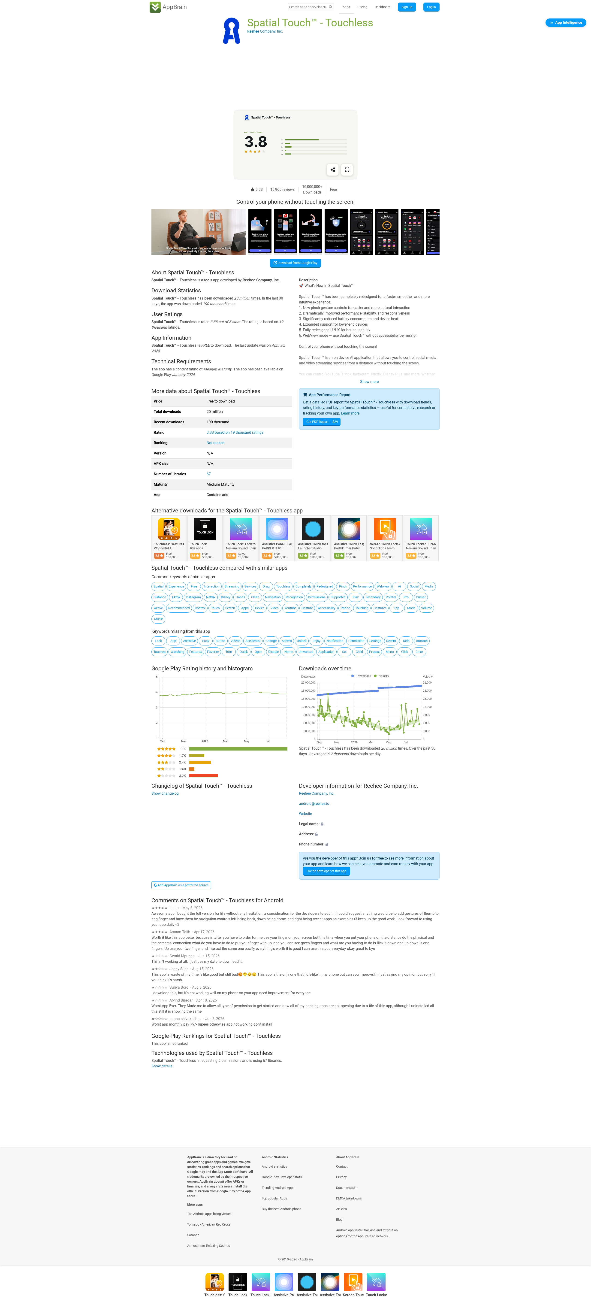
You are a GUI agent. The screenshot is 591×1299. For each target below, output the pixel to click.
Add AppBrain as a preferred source (182, 885)
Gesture (307, 608)
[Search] (330, 7)
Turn (229, 652)
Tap (396, 608)
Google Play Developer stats (282, 1177)
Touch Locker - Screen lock (421, 544)
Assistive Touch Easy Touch (349, 544)
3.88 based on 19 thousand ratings (235, 432)
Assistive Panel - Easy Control (277, 544)
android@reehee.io (314, 803)
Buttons (422, 641)
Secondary (373, 597)
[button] (369, 824)
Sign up (407, 7)
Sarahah (193, 1235)
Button (221, 641)
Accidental (252, 641)
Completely (303, 586)
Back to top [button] (579, 1257)
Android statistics (274, 1166)
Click (404, 652)
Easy (205, 641)
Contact (342, 1166)
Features (195, 652)
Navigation (273, 597)
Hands (240, 597)
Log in (431, 7)
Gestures (380, 608)
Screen (230, 608)
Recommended (179, 608)
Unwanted (306, 652)
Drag (266, 586)
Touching (361, 608)
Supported (338, 597)
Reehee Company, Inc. (317, 793)
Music (158, 619)
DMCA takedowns (349, 1198)
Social (414, 586)
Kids (406, 641)
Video (275, 608)
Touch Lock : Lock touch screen (241, 544)
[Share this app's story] (333, 170)
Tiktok (176, 597)
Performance (362, 586)
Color (419, 652)
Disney (225, 597)
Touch (215, 608)
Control (200, 608)
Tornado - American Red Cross (208, 1224)
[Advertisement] (289, 77)
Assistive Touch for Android (313, 544)
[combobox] (307, 6)
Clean (255, 597)
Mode (411, 608)
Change (271, 641)
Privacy (341, 1177)
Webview (383, 586)
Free (194, 586)
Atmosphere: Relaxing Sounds (208, 1246)
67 (209, 474)
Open (258, 652)
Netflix (210, 597)
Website (305, 813)
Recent (391, 641)
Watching (177, 652)
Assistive (189, 641)
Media (429, 586)
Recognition (294, 597)
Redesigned (325, 586)
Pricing (362, 7)
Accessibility (326, 608)
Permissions (317, 597)
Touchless (283, 586)
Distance (160, 597)
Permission (356, 641)
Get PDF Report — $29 (322, 422)
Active (158, 608)
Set (344, 652)
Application (326, 652)
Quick (244, 652)
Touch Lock (198, 544)
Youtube (290, 608)
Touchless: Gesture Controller (169, 544)
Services (250, 586)
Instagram (193, 597)
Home (288, 652)
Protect (374, 652)
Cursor (421, 597)
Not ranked (215, 443)
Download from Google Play (297, 263)
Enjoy (316, 641)
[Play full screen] (347, 170)
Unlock (302, 641)
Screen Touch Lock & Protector (385, 544)
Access (287, 641)
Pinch (343, 586)
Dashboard (383, 7)
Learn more (350, 413)
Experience (176, 586)
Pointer (391, 597)
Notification (334, 641)
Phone (345, 608)
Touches (160, 652)
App (173, 641)
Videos (235, 641)
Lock (158, 641)
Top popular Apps (274, 1198)
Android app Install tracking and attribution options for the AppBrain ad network (367, 1233)
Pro (406, 597)
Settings (375, 641)
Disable (273, 652)
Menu (390, 652)
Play (356, 597)
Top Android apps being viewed (209, 1214)
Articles (341, 1209)
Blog (339, 1219)
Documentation (347, 1188)
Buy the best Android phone (281, 1209)
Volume (426, 608)
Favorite (213, 652)
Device (259, 608)
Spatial (158, 586)
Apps (346, 7)
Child (359, 652)
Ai (399, 586)
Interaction (212, 586)
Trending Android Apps (278, 1188)
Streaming (232, 586)
